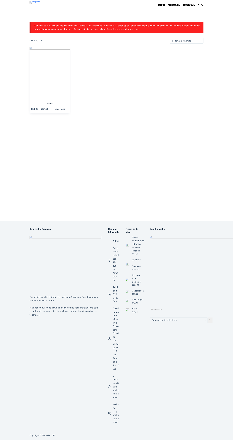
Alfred (135, 308)
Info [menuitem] (161, 5)
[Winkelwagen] (197, 5)
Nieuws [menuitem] (189, 5)
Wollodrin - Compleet (136, 263)
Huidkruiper (137, 299)
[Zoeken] (202, 5)
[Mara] (50, 73)
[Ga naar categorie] (210, 320)
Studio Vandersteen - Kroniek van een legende (138, 244)
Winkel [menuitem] (174, 5)
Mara (50, 103)
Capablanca (138, 290)
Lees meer (60, 109)
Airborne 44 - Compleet (136, 278)
